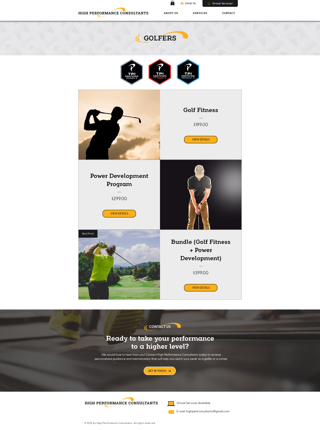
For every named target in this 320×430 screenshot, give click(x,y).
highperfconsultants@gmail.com (208, 411)
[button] (172, 2)
